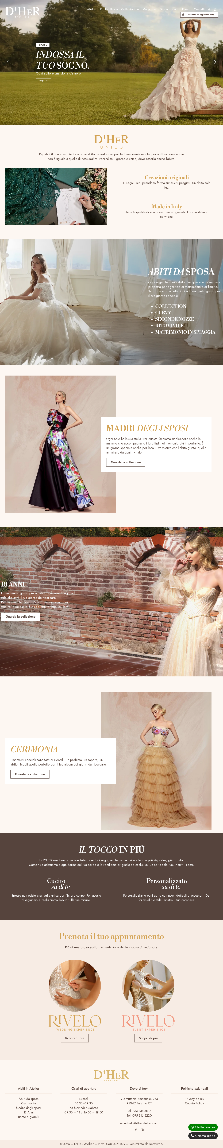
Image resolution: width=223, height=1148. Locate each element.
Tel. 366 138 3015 (139, 1111)
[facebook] (135, 1130)
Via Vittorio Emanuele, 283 (139, 1099)
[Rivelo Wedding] (74, 1016)
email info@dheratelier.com (139, 1123)
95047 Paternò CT (139, 1103)
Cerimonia (28, 1103)
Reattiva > (156, 1144)
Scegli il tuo (43, 80)
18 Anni (29, 1112)
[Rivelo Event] (148, 1016)
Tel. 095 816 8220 (139, 1115)
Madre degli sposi (28, 1108)
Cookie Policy (194, 1103)
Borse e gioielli (28, 1117)
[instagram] (142, 1130)
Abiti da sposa (29, 1099)
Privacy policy (194, 1099)
